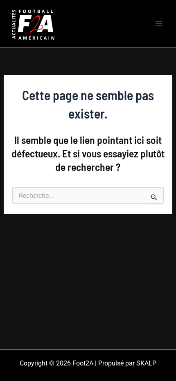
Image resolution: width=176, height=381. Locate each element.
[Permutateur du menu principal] (159, 24)
